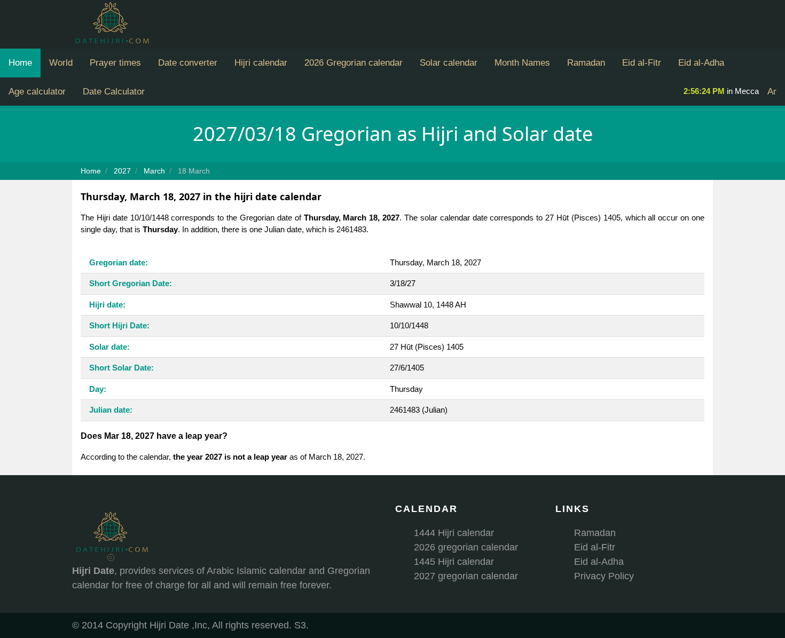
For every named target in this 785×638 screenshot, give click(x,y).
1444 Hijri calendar (454, 532)
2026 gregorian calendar (466, 547)
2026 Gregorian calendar (353, 63)
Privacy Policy (604, 576)
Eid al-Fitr (641, 63)
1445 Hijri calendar (454, 561)
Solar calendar (448, 63)
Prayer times (115, 63)
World (61, 63)
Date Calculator (114, 91)
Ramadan (586, 63)
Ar (771, 91)
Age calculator (37, 91)
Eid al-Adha (701, 63)
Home (20, 63)
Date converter (187, 63)
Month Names (522, 63)
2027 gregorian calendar (466, 576)
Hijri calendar (260, 63)
